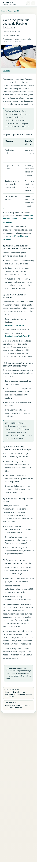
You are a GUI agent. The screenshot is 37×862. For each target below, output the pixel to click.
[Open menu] (33, 3)
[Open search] (28, 3)
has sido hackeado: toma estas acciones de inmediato (18, 218)
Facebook (6, 71)
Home (3, 11)
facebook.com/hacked (15, 325)
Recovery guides (14, 11)
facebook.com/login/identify (18, 336)
